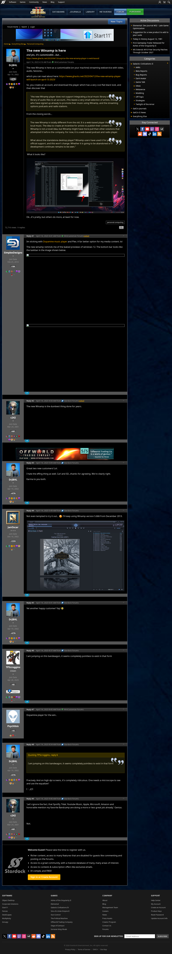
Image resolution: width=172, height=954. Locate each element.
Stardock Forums (71, 400)
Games (22, 2)
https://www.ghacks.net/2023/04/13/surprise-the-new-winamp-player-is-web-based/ (62, 58)
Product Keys (156, 911)
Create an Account (158, 907)
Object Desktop (8, 900)
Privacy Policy (70, 949)
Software (12, 2)
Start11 (5, 907)
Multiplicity (6, 918)
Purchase (135, 11)
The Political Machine (59, 918)
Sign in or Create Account (44, 877)
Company (107, 895)
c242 (13, 417)
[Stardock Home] (3, 2)
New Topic (117, 21)
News (44, 2)
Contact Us (106, 925)
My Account (156, 904)
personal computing (115, 222)
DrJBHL (13, 65)
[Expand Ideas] (134, 86)
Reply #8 (30, 744)
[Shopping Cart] (164, 2)
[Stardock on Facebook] (142, 129)
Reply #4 (30, 510)
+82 (13, 684)
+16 (13, 730)
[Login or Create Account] (160, 2)
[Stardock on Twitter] (137, 129)
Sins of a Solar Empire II (60, 911)
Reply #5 (30, 602)
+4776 (13, 79)
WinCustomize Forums (64, 62)
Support (61, 2)
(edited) (86, 236)
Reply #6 (30, 650)
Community (34, 2)
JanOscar (13, 527)
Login (32, 27)
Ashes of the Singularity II (61, 900)
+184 (13, 266)
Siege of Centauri (57, 925)
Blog (52, 2)
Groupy (5, 922)
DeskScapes (7, 914)
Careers (105, 911)
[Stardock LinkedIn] (154, 133)
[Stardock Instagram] (157, 129)
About (104, 900)
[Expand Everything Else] (131, 116)
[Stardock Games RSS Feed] (159, 133)
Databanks (58, 12)
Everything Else (18, 44)
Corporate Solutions (10, 904)
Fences (5, 911)
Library (90, 12)
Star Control (55, 914)
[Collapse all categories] (167, 63)
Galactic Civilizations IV (60, 907)
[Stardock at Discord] (144, 133)
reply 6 (54, 755)
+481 (13, 431)
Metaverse (106, 12)
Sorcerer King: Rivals (59, 929)
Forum (120, 12)
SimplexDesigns (13, 252)
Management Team (110, 907)
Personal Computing (35, 44)
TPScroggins (13, 667)
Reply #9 (30, 798)
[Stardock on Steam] (161, 129)
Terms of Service (84, 949)
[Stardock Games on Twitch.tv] (152, 129)
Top (124, 236)
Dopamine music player (55, 241)
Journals (75, 12)
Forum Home (12, 27)
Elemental (55, 904)
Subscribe (162, 936)
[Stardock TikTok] (149, 133)
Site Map (103, 949)
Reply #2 (30, 400)
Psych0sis (13, 726)
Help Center (155, 900)
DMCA (95, 949)
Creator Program (109, 922)
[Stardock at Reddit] (140, 133)
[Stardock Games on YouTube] (147, 129)
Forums (105, 929)
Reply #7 (30, 709)
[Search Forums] (169, 2)
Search (24, 27)
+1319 (13, 541)
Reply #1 (30, 236)
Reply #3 (30, 463)
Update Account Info (159, 918)
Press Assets (107, 918)
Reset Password (157, 914)
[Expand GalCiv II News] (131, 112)
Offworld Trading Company (62, 922)
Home (6, 44)
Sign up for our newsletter (108, 936)
